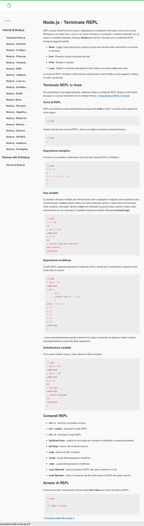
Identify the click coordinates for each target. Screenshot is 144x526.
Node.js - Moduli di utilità (19, 118)
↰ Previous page (52, 518)
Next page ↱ (68, 518)
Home (7, 20)
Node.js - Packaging (17, 149)
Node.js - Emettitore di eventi (20, 87)
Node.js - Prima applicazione (20, 56)
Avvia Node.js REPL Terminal (114, 95)
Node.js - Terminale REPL (19, 62)
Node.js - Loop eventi (17, 81)
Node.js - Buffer (14, 93)
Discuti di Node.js (15, 165)
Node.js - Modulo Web (18, 124)
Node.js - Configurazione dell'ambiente (20, 50)
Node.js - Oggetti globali (19, 112)
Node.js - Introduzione (18, 44)
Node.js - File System (17, 106)
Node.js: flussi (13, 100)
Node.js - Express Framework (20, 131)
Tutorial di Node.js (15, 38)
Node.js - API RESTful (17, 137)
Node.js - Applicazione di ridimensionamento (20, 143)
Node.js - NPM (13, 69)
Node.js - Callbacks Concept (20, 75)
